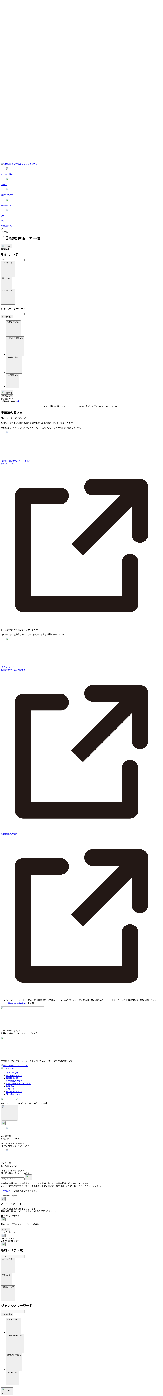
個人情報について (14, 1076)
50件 (17, 401)
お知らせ (10, 1089)
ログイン (5, 1229)
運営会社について (14, 1092)
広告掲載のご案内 (14, 1081)
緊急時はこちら (13, 1094)
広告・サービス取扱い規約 (18, 1084)
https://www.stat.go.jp (17, 1003)
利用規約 (10, 1086)
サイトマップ (12, 1073)
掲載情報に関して (14, 1078)
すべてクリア (7, 396)
